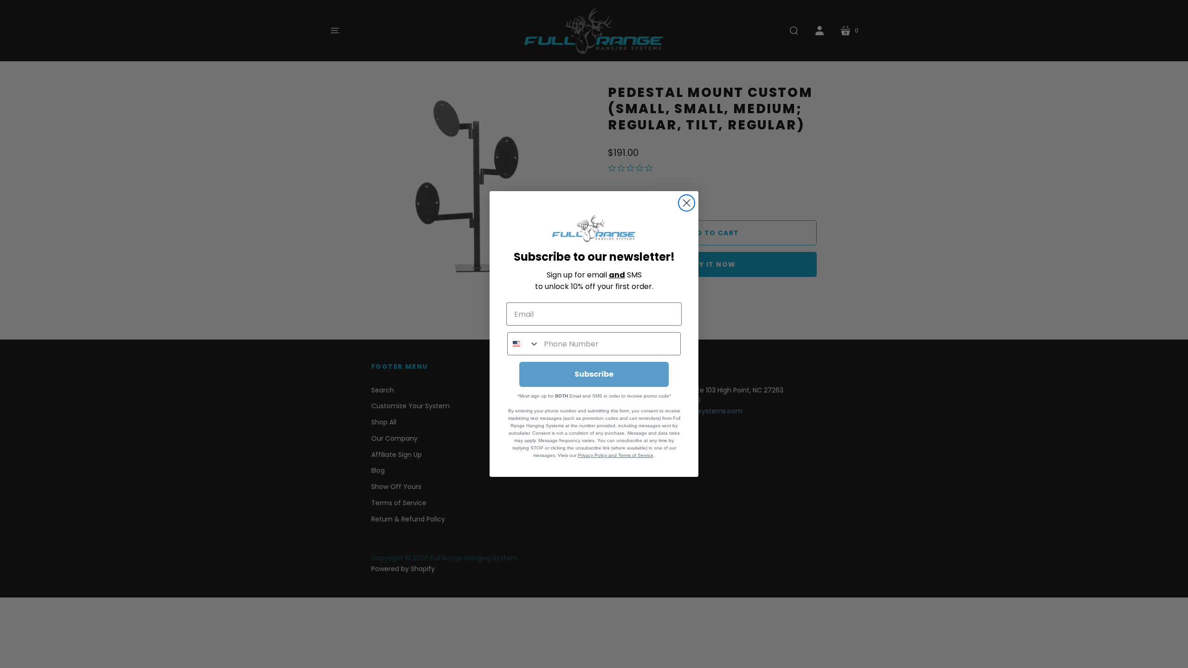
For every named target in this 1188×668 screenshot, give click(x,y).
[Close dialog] (686, 203)
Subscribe (594, 374)
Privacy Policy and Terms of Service (615, 455)
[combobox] (523, 344)
